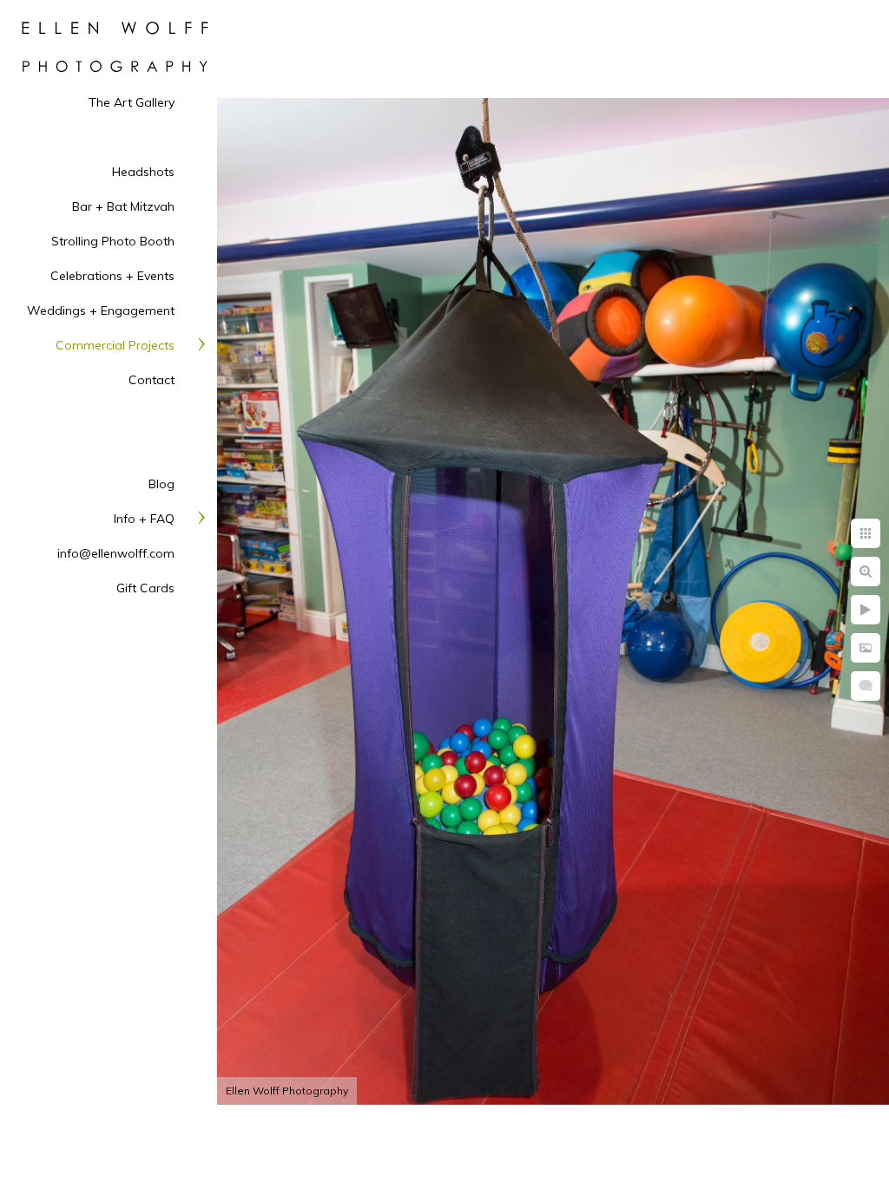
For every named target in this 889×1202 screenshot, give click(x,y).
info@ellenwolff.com (116, 553)
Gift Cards (145, 588)
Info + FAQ (144, 518)
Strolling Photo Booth (113, 241)
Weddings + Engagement (101, 310)
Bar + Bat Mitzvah (123, 206)
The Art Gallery (132, 102)
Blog (161, 484)
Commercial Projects (115, 345)
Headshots (143, 172)
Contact (151, 380)
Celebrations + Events (112, 276)
